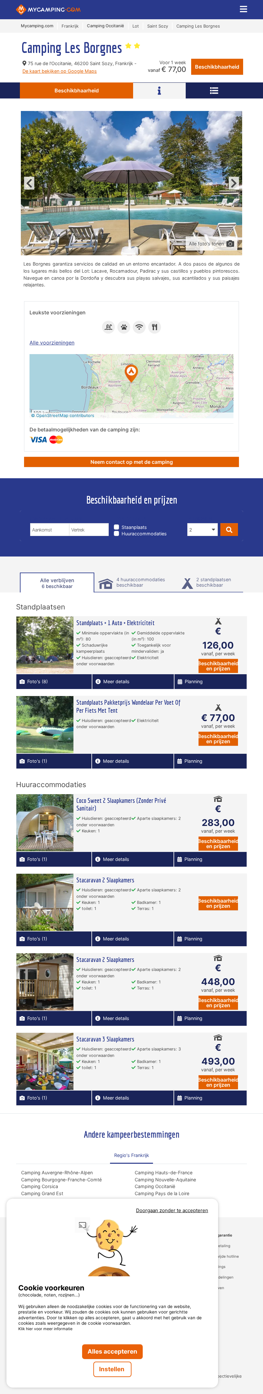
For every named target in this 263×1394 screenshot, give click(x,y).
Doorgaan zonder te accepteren (172, 1210)
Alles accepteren (112, 1351)
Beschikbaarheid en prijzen (218, 666)
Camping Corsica (39, 1186)
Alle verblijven (57, 583)
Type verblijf (131, 518)
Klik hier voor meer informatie (45, 1328)
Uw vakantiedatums (56, 518)
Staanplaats (134, 527)
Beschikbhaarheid (217, 67)
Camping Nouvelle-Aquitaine (165, 1179)
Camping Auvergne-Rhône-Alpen (57, 1172)
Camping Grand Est (42, 1193)
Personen (199, 518)
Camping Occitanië (155, 1186)
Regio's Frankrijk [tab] (131, 1155)
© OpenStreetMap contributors (62, 415)
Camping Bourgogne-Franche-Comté (61, 1179)
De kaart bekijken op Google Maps (59, 71)
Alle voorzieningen (52, 342)
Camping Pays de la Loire (162, 1193)
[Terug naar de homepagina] (48, 9)
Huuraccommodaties (144, 533)
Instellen (112, 1369)
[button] (131, 374)
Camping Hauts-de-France (163, 1172)
